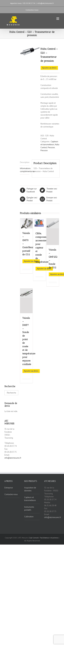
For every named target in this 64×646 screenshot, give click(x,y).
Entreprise (8, 487)
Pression (51, 147)
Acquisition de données (30, 489)
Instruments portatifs (29, 508)
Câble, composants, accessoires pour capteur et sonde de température (42, 247)
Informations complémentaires (24, 170)
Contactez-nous (32, 10)
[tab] (24, 162)
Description (24, 162)
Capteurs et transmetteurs (30, 499)
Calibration (28, 516)
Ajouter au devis (49, 68)
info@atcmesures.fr (45, 3)
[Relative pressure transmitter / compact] (30, 52)
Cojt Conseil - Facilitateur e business (44, 538)
